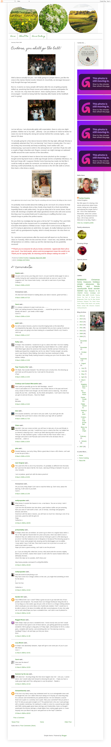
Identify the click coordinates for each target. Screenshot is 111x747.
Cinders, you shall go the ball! (83, 420)
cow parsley (96, 303)
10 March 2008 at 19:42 (22, 590)
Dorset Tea (80, 297)
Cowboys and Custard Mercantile (26, 383)
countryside (82, 288)
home (79, 282)
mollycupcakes (20, 500)
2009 (81, 333)
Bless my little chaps (84, 429)
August (83, 363)
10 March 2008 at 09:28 (22, 565)
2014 (81, 319)
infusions (91, 305)
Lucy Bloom (19, 643)
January (84, 441)
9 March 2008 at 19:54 (22, 441)
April (83, 377)
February (83, 436)
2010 (81, 330)
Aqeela (17, 273)
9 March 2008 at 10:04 (22, 316)
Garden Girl (19, 597)
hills (87, 305)
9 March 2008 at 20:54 (22, 456)
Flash (85, 299)
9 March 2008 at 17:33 (22, 419)
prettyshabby (19, 530)
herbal (83, 305)
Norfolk (98, 299)
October (84, 352)
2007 (81, 446)
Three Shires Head (82, 303)
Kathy (17, 342)
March (83, 380)
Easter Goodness (83, 399)
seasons (81, 279)
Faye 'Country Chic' (22, 367)
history (86, 293)
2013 (81, 322)
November (83, 347)
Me (98, 284)
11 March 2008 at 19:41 (22, 653)
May (94, 299)
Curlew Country (84, 198)
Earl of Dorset (90, 297)
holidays (96, 282)
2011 (81, 328)
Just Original (19, 463)
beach (90, 303)
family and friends (88, 286)
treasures (87, 282)
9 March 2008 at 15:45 (22, 404)
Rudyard (86, 301)
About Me (23, 36)
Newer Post (15, 722)
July (82, 368)
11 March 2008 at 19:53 (22, 667)
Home (13, 36)
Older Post (68, 722)
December (83, 341)
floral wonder (94, 288)
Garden (80, 291)
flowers (79, 305)
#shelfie (92, 295)
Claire (17, 425)
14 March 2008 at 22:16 (22, 684)
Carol (17, 304)
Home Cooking (38, 36)
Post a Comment (18, 717)
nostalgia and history (23, 260)
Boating (98, 295)
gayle (17, 323)
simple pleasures (85, 284)
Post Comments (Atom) (28, 725)
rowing (79, 307)
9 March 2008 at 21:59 (22, 494)
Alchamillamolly (20, 691)
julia (16, 448)
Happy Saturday (83, 405)
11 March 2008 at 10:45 (22, 613)
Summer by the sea (21, 674)
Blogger (64, 735)
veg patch (85, 295)
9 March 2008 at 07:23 (22, 297)
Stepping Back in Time (84, 386)
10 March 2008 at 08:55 (22, 523)
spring (83, 307)
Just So (90, 299)
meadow (97, 305)
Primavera (80, 301)
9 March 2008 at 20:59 (22, 477)
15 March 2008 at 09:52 (22, 713)
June (83, 371)
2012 (81, 325)
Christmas (95, 280)
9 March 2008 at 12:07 (22, 335)
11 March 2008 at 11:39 (22, 636)
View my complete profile (85, 223)
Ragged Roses (20, 620)
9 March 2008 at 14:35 (22, 377)
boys (86, 291)
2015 (81, 316)
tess (16, 411)
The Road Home (94, 301)
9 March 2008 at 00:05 (22, 285)
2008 (81, 336)
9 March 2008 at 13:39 (22, 360)
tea (86, 307)
